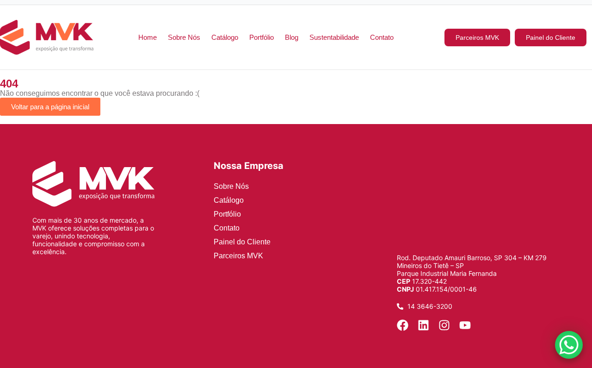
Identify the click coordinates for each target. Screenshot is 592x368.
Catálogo (224, 37)
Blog (291, 37)
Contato (382, 37)
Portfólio (261, 37)
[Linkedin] (423, 325)
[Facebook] (402, 325)
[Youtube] (465, 325)
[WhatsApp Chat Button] (569, 345)
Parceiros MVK (238, 256)
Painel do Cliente (242, 242)
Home (147, 37)
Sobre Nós (184, 37)
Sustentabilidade (334, 37)
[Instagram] (444, 325)
